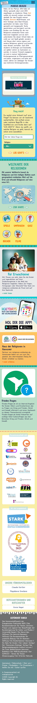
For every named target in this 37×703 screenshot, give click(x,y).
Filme (18, 241)
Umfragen (18, 225)
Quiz (30, 225)
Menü (33, 2)
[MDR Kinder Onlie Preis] (18, 563)
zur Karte (18, 207)
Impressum (6, 663)
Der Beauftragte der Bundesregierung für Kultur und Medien (18, 629)
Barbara (13, 19)
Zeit (29, 13)
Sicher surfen (20, 667)
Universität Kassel (9, 632)
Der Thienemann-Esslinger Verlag (15, 645)
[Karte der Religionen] (18, 194)
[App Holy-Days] (18, 314)
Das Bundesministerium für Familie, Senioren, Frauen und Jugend (17, 625)
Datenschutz (17, 663)
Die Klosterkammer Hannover (21, 641)
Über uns (27, 663)
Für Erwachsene (26, 665)
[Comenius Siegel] (18, 541)
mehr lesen (8, 293)
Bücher (7, 241)
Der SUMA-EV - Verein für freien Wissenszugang (17, 653)
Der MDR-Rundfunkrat (18, 651)
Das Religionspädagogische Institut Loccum (17, 646)
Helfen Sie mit (7, 667)
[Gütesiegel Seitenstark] (18, 521)
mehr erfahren (9, 362)
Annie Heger (18, 607)
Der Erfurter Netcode (24, 656)
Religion (7, 142)
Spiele (7, 225)
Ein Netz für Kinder (9, 643)
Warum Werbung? (18, 78)
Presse (4, 665)
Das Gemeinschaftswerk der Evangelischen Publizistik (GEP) (13, 622)
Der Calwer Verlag (26, 643)
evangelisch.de (7, 674)
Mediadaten (13, 665)
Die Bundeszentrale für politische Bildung (15, 637)
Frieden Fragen (9, 400)
